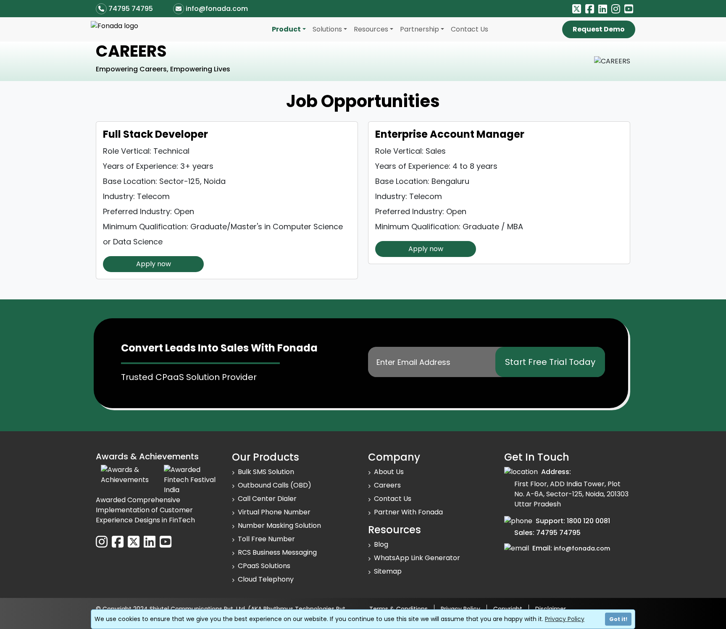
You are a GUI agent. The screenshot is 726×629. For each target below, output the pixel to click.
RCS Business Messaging (277, 552)
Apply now (153, 264)
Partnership (419, 29)
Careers (387, 485)
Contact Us (469, 29)
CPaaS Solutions (264, 566)
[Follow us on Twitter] (576, 9)
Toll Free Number (266, 539)
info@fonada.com (217, 8)
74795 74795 (130, 8)
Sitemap (388, 571)
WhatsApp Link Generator (417, 558)
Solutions (327, 29)
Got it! (618, 619)
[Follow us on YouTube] (628, 9)
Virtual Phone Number (274, 512)
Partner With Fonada (408, 512)
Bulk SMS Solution (266, 472)
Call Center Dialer (267, 498)
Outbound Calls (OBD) (274, 485)
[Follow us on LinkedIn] (602, 9)
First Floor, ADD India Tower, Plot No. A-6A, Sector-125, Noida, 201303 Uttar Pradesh (571, 494)
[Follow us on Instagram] (615, 9)
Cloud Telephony (266, 579)
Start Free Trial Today (550, 362)
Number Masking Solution (279, 525)
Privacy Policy (564, 619)
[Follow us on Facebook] (589, 9)
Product (286, 29)
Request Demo (599, 29)
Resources (371, 29)
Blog (381, 544)
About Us (389, 472)
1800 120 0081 (588, 521)
